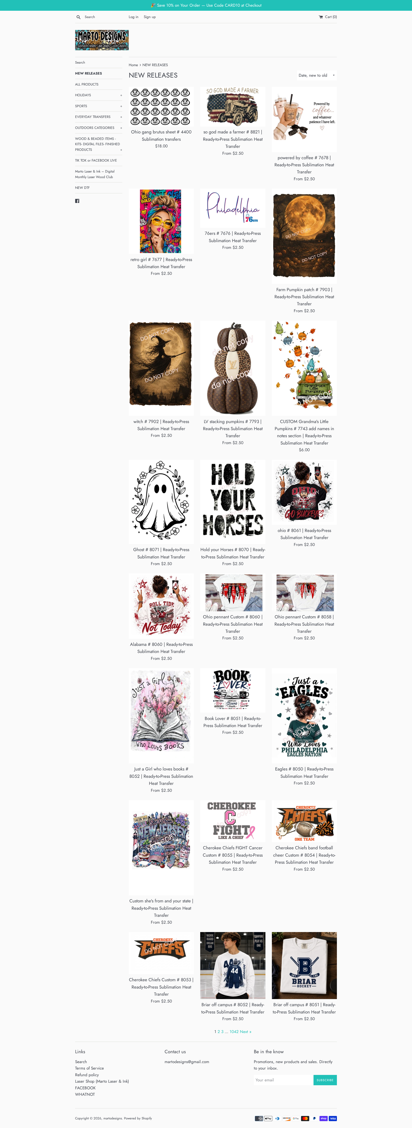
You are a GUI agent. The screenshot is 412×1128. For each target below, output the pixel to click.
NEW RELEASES (88, 73)
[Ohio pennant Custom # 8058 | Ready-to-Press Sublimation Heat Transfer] (304, 592)
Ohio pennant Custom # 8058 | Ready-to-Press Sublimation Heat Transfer (304, 624)
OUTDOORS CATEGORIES (98, 127)
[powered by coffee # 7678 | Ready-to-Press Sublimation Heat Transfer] (304, 119)
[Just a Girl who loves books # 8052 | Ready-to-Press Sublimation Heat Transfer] (161, 715)
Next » (245, 1032)
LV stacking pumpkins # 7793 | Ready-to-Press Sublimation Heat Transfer (233, 428)
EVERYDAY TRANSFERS (98, 116)
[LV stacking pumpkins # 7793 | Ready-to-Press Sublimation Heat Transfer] (232, 368)
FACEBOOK (85, 1088)
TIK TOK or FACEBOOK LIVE (96, 160)
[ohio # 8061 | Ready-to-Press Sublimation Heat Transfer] (304, 492)
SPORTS (98, 106)
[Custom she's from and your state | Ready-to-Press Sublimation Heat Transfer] (161, 847)
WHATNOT (85, 1094)
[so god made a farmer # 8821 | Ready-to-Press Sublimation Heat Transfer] (232, 106)
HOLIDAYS (98, 95)
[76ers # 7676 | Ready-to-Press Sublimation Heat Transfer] (232, 208)
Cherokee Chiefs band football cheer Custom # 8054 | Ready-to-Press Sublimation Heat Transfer (304, 855)
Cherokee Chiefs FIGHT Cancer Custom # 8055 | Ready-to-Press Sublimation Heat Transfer (233, 855)
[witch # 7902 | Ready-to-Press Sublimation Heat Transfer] (161, 368)
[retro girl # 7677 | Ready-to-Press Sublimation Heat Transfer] (161, 221)
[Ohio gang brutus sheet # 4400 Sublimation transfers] (161, 106)
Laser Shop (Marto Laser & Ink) (102, 1081)
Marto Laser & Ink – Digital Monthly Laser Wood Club (95, 174)
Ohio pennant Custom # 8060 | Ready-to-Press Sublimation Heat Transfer (233, 624)
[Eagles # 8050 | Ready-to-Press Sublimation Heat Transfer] (304, 715)
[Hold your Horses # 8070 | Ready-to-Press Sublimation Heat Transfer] (232, 502)
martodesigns (112, 1118)
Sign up (150, 16)
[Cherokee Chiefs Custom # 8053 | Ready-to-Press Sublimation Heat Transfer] (161, 953)
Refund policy (87, 1075)
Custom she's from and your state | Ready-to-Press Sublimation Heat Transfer (161, 908)
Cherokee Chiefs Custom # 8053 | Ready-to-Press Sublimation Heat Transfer (161, 987)
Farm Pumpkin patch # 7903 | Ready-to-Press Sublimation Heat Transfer (304, 296)
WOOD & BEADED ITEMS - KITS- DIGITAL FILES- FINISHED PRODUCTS (98, 144)
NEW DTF (82, 187)
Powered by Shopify (138, 1118)
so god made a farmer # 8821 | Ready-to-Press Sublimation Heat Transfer (233, 139)
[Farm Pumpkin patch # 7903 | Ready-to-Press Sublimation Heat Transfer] (304, 236)
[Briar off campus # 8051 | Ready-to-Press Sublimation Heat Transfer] (304, 965)
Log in (133, 16)
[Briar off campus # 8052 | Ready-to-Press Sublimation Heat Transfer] (232, 965)
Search (80, 62)
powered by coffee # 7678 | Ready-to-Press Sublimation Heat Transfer (304, 164)
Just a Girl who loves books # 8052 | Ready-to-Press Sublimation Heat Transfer (161, 776)
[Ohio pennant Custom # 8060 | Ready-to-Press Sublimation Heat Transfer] (232, 592)
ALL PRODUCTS (86, 84)
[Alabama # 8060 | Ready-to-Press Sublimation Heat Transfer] (161, 606)
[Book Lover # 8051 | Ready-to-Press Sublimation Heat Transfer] (232, 690)
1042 (234, 1032)
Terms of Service (89, 1068)
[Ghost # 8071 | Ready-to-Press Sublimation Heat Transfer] (161, 502)
